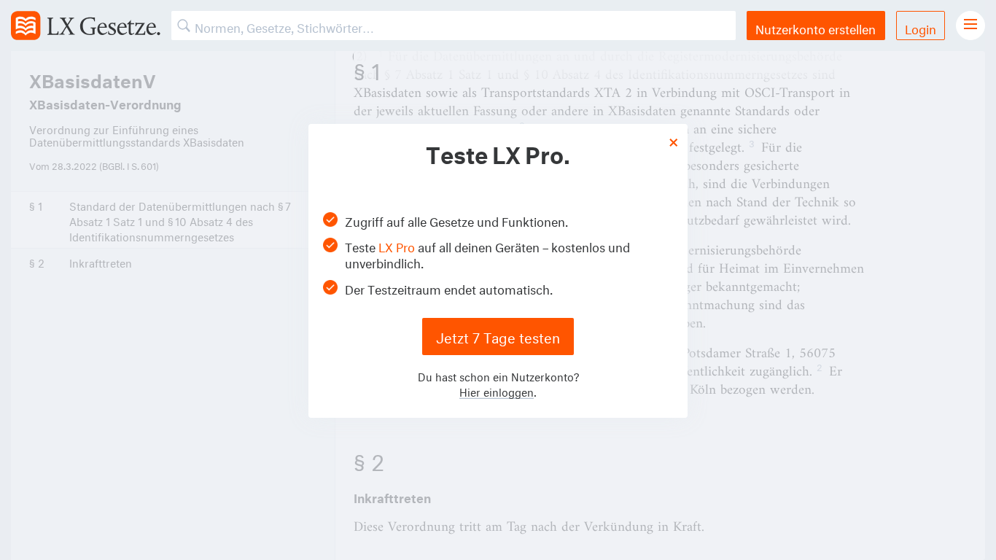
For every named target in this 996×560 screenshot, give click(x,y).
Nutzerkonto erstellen (815, 27)
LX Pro (396, 245)
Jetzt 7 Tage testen (498, 335)
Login (920, 27)
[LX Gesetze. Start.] (85, 25)
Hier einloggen (496, 390)
